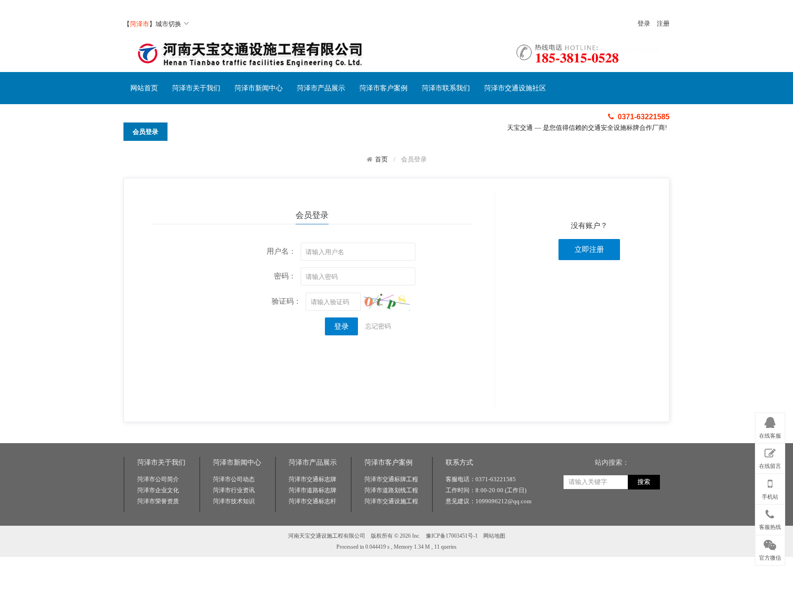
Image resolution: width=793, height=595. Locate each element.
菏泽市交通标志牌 (312, 479)
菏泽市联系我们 (446, 88)
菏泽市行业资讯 (234, 490)
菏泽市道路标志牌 (312, 490)
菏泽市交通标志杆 (312, 501)
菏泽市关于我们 (196, 88)
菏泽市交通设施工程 (391, 501)
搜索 (643, 481)
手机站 (770, 497)
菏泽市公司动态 (234, 479)
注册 (663, 23)
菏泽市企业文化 (158, 490)
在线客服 (770, 436)
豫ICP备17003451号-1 (452, 536)
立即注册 (589, 249)
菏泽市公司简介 (158, 479)
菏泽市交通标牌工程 (391, 479)
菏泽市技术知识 (234, 501)
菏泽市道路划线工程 (391, 490)
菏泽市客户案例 (383, 88)
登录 (643, 23)
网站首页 (144, 88)
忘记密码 (378, 326)
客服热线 (770, 527)
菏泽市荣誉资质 (158, 501)
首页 (381, 159)
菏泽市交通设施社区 (515, 88)
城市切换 (168, 23)
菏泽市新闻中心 (259, 88)
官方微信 (770, 558)
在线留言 (770, 466)
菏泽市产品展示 (321, 88)
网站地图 (494, 536)
